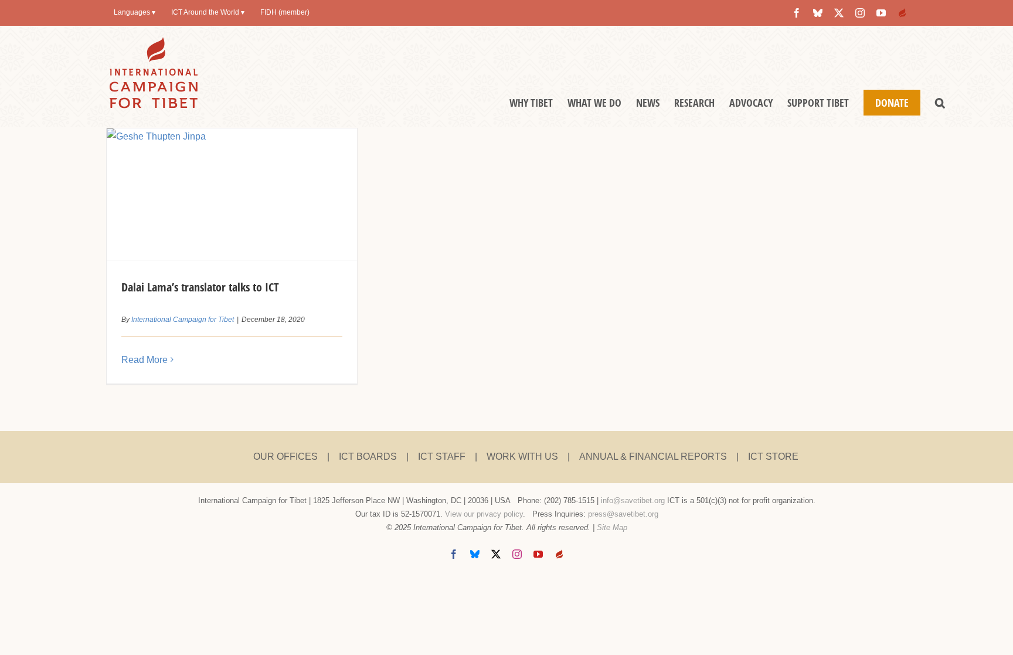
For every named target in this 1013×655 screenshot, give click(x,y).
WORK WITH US (522, 456)
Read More (144, 360)
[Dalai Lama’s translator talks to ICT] (231, 194)
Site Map (612, 527)
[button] (940, 102)
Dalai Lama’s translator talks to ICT (200, 287)
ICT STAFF (441, 456)
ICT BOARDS (368, 456)
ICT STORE (773, 456)
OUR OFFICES (285, 456)
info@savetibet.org (633, 500)
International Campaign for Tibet (182, 319)
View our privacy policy (484, 514)
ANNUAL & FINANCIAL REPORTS (653, 456)
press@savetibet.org (623, 514)
